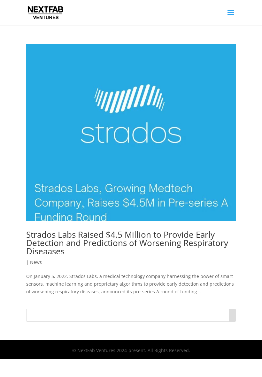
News (36, 262)
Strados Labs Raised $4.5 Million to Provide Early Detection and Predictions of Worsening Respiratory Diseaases (127, 243)
